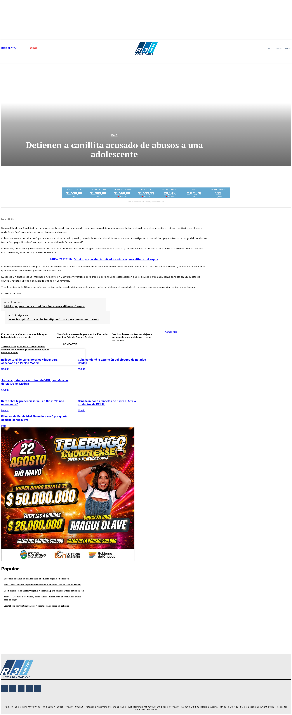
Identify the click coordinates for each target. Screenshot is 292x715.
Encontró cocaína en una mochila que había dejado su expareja (36, 578)
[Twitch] (21, 688)
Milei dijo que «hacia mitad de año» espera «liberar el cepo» (116, 259)
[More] (201, 356)
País (114, 135)
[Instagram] (12, 688)
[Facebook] (157, 356)
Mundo (81, 368)
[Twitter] (168, 356)
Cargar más (171, 331)
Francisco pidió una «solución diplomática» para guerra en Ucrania (53, 319)
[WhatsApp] (190, 356)
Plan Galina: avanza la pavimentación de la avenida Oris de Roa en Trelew (42, 584)
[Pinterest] (179, 356)
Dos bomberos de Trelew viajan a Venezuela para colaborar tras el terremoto (132, 337)
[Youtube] (37, 688)
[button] (28, 47)
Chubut (5, 368)
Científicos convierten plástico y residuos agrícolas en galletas (36, 605)
